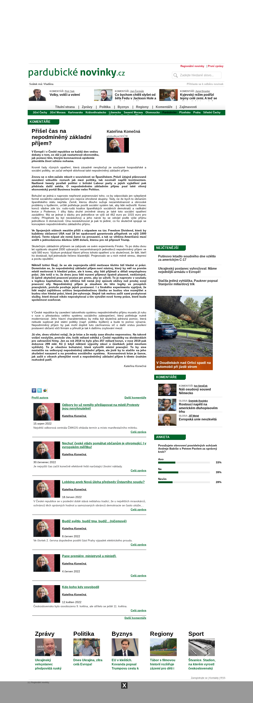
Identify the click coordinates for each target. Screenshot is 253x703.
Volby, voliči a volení (65, 94)
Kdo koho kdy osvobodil (80, 587)
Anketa (163, 437)
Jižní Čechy (40, 112)
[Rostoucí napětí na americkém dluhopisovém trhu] (167, 410)
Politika (104, 107)
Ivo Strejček (201, 386)
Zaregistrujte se (199, 678)
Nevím (162, 478)
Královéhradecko (96, 112)
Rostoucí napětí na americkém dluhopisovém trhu (198, 408)
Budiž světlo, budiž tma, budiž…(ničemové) (94, 521)
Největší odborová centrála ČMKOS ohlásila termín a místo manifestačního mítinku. (85, 427)
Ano (161, 459)
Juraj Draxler (202, 91)
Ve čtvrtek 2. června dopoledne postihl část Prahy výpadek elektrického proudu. (83, 540)
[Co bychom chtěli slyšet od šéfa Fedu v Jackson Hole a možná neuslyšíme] (103, 100)
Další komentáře (135, 397)
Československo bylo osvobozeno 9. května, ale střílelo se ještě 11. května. (80, 606)
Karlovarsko (75, 112)
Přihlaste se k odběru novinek (205, 84)
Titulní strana (65, 107)
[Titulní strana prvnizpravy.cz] (92, 80)
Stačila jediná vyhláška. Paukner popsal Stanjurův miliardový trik (188, 282)
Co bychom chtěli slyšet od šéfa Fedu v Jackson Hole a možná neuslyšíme (135, 98)
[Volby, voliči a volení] (38, 100)
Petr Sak (70, 91)
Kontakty (214, 678)
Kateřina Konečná (123, 131)
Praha (196, 112)
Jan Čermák (137, 91)
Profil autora (40, 397)
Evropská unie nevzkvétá (198, 419)
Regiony (142, 107)
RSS (222, 678)
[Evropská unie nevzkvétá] (167, 424)
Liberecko (115, 112)
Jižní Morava (57, 112)
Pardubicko (169, 112)
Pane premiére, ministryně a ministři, (89, 556)
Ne (160, 469)
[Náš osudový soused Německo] (167, 395)
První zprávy (215, 66)
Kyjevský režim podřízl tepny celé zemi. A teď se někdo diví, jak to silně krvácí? (198, 100)
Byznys (123, 107)
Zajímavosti (188, 107)
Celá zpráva (138, 431)
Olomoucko (152, 112)
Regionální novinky (192, 66)
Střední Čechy (211, 112)
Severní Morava (133, 112)
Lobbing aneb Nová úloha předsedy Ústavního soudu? (103, 482)
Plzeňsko (185, 112)
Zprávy (87, 107)
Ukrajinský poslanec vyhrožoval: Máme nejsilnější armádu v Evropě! (187, 270)
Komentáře (164, 107)
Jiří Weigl (194, 415)
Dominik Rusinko (198, 400)
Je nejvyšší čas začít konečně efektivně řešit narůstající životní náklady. (78, 466)
